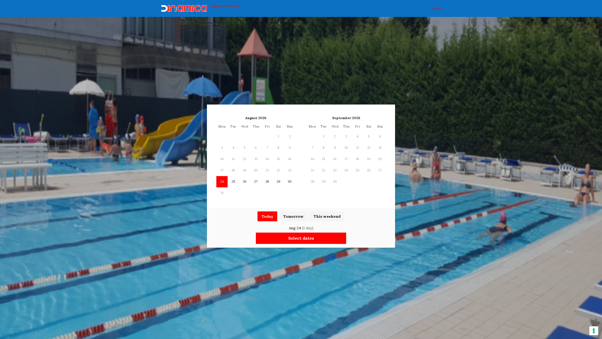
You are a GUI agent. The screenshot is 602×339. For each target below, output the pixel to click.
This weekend (327, 216)
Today (267, 216)
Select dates (301, 238)
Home (436, 8)
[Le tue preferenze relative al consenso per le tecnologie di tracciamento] (593, 330)
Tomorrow (293, 216)
